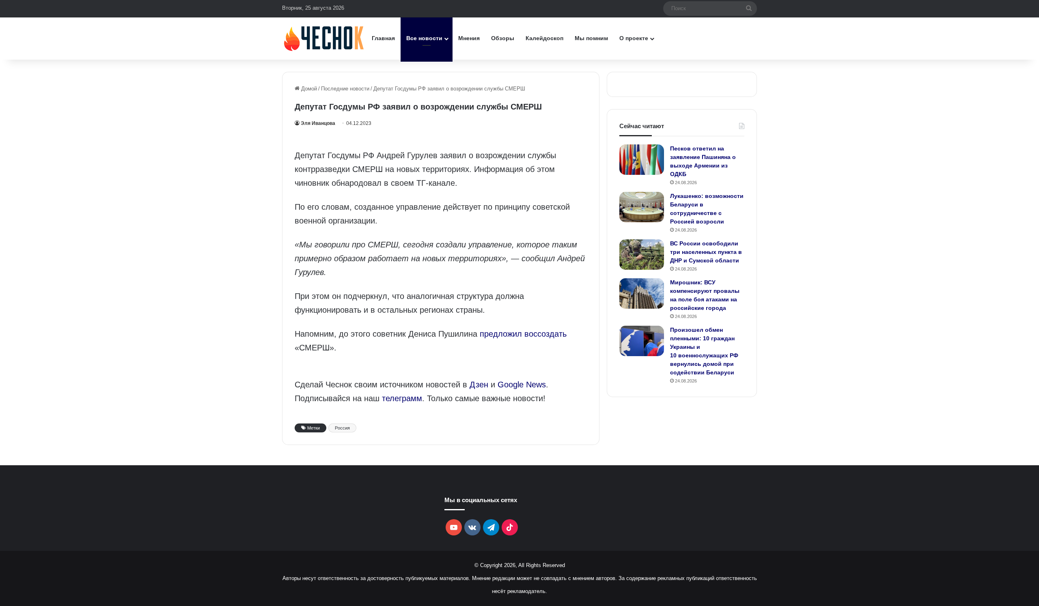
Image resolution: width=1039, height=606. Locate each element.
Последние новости (345, 89)
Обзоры (502, 38)
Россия (342, 427)
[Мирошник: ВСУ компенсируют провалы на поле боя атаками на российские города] (641, 293)
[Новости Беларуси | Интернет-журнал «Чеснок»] (324, 38)
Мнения (469, 38)
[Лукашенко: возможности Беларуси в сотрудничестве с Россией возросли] (641, 207)
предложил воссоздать (523, 333)
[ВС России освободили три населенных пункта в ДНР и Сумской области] (641, 254)
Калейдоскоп (544, 38)
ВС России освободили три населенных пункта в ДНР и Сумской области (706, 252)
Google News (522, 384)
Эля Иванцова (318, 123)
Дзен (479, 384)
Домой (308, 89)
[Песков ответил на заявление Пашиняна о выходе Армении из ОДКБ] (641, 159)
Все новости (424, 38)
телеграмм (402, 398)
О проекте (633, 38)
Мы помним (591, 38)
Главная (383, 38)
